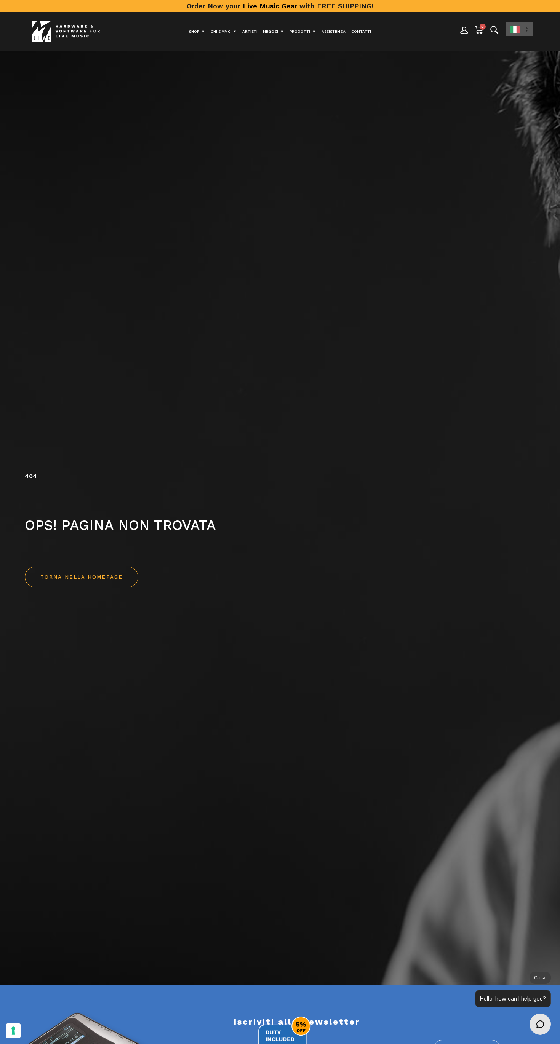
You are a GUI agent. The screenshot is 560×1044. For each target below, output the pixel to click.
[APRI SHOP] (203, 31)
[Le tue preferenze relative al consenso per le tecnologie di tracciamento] (13, 1030)
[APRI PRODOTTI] (314, 31)
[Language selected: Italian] (519, 29)
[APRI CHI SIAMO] (235, 31)
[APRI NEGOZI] (282, 31)
